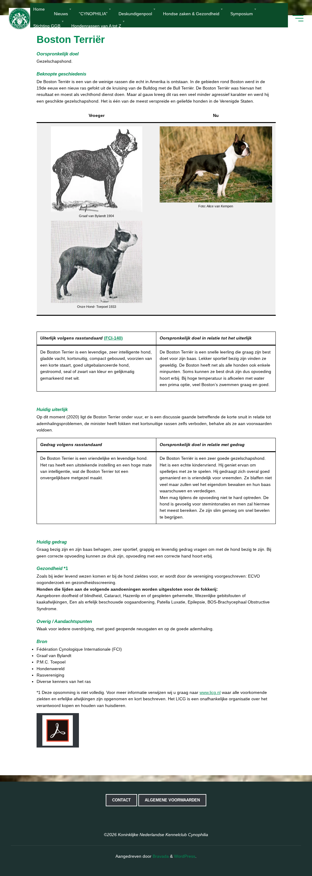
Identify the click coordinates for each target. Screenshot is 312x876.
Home (39, 9)
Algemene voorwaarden (172, 800)
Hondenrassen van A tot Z (96, 25)
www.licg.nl (210, 692)
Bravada (160, 856)
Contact (121, 800)
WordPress (184, 856)
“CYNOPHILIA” (93, 13)
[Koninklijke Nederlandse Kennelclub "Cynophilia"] (19, 18)
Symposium (241, 13)
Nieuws (61, 13)
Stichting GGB (46, 25)
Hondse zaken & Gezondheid (191, 13)
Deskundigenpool (135, 13)
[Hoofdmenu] (297, 18)
